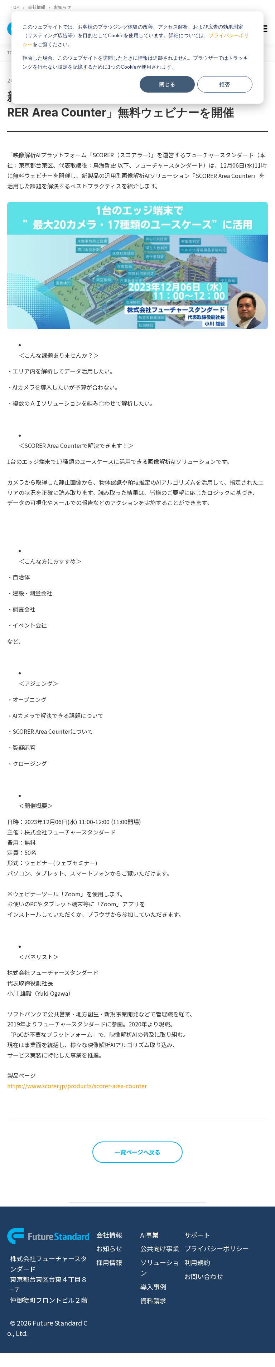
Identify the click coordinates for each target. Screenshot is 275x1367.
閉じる (167, 84)
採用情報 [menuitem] (109, 1262)
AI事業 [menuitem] (149, 1234)
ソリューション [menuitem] (159, 1267)
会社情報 (36, 7)
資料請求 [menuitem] (153, 1300)
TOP (15, 7)
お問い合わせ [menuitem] (203, 1276)
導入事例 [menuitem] (153, 1286)
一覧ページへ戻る (137, 1152)
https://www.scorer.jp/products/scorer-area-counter (77, 1085)
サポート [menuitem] (197, 1234)
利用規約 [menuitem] (197, 1262)
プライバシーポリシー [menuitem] (216, 1248)
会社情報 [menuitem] (109, 1234)
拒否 (224, 84)
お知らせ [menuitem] (109, 1248)
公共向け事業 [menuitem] (159, 1248)
